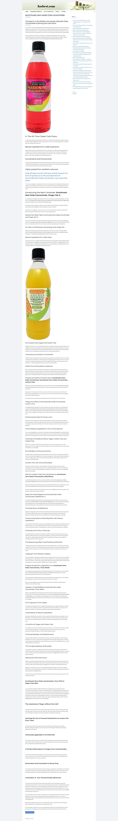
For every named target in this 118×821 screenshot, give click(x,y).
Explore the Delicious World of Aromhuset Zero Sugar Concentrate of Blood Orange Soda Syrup (83, 83)
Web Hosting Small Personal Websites (81, 28)
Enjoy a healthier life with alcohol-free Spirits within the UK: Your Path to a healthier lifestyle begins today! (82, 40)
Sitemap (63, 11)
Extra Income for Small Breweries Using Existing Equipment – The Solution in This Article (81, 22)
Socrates (32, 818)
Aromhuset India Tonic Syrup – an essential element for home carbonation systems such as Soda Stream (83, 61)
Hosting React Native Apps (79, 51)
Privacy (57, 11)
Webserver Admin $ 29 (36, 11)
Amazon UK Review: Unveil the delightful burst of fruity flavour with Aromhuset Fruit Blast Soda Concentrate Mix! (82, 33)
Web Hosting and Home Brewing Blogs (81, 36)
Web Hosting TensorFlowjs (79, 57)
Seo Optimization (48, 11)
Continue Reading (30, 812)
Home (26, 11)
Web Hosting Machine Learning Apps (81, 46)
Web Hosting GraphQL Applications (80, 30)
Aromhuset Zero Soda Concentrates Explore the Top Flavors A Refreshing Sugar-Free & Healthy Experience (82, 54)
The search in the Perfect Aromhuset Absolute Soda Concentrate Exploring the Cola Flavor (46, 22)
